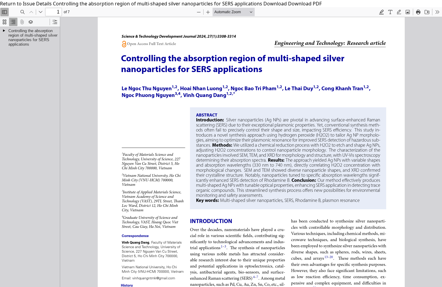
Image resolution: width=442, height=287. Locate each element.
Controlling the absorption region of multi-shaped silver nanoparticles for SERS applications (158, 3)
